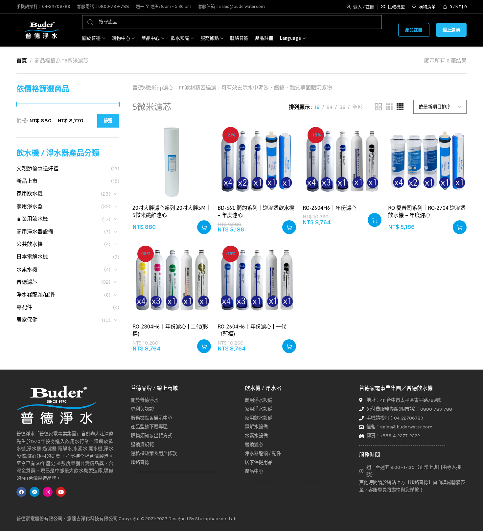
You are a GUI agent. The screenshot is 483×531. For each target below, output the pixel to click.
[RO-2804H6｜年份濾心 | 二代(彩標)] (171, 280)
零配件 (24, 307)
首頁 (21, 61)
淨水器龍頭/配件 (36, 294)
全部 (357, 107)
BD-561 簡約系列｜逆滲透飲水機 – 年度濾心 (256, 211)
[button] (204, 227)
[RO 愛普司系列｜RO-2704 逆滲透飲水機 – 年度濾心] (427, 161)
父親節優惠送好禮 (37, 168)
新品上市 (26, 181)
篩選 (108, 120)
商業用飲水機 (32, 219)
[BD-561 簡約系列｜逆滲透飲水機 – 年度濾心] (257, 161)
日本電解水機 (32, 256)
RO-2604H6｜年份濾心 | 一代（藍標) (252, 330)
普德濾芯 (26, 282)
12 (317, 107)
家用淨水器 (29, 206)
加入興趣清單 (199, 134)
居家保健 (26, 320)
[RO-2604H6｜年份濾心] (342, 161)
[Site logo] (41, 30)
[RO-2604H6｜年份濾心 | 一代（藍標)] (257, 280)
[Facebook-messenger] (34, 492)
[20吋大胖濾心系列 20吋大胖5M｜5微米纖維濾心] (171, 161)
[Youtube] (61, 492)
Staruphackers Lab (216, 518)
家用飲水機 (29, 193)
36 (342, 107)
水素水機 (26, 269)
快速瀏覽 (199, 166)
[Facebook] (21, 492)
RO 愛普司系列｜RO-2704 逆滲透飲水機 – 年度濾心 (427, 211)
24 (330, 107)
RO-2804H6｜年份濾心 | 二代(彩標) (170, 330)
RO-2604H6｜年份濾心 (329, 208)
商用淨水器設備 (34, 232)
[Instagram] (48, 492)
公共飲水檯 (29, 244)
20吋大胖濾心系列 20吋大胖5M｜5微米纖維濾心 (171, 211)
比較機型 (199, 150)
